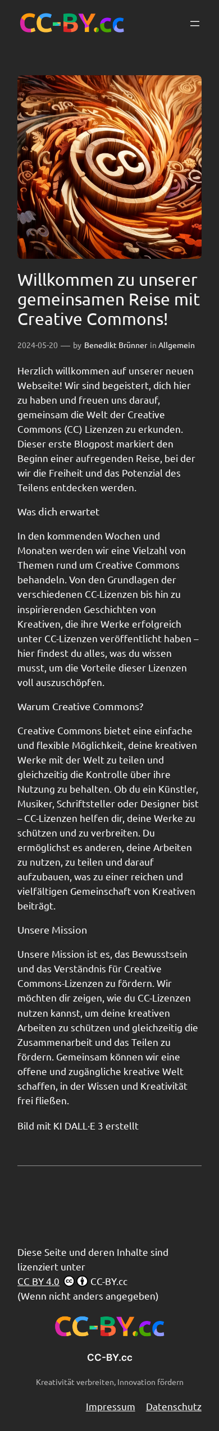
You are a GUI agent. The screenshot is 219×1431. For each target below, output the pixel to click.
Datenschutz (174, 1406)
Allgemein (176, 345)
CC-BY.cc (110, 1357)
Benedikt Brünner (115, 345)
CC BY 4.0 (38, 1281)
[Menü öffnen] (195, 23)
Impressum (110, 1406)
